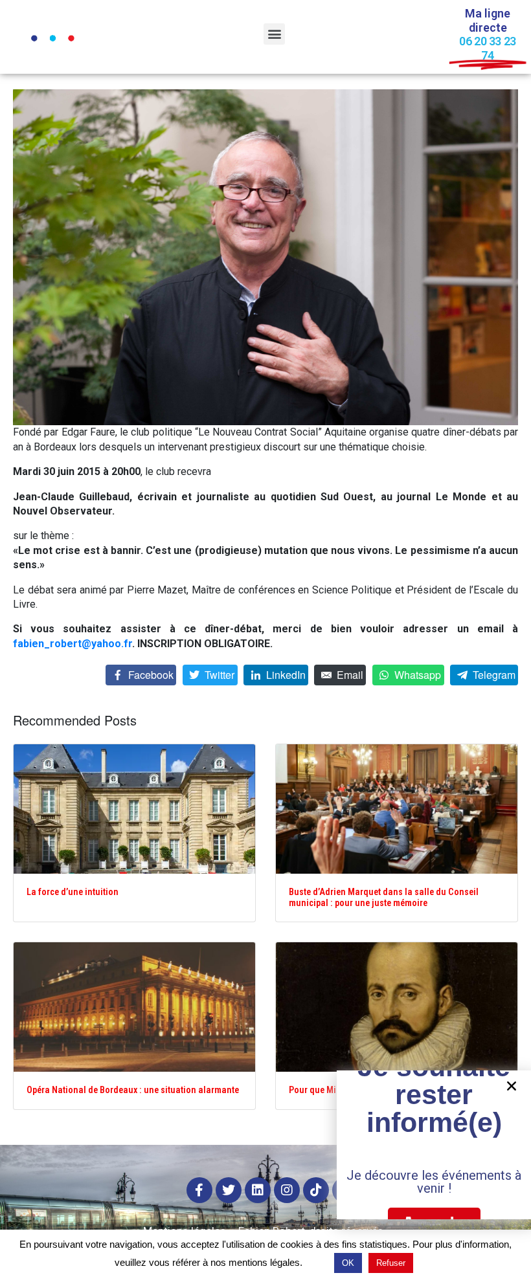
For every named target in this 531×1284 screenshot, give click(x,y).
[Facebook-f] (199, 1190)
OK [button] (348, 1263)
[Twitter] (229, 1190)
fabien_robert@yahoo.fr (72, 643)
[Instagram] (287, 1190)
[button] (274, 34)
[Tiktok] (316, 1190)
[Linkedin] (258, 1190)
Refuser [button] (390, 1263)
